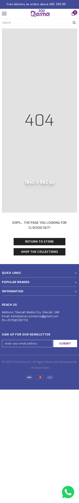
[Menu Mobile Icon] (4, 13)
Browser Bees (40, 368)
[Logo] (40, 13)
